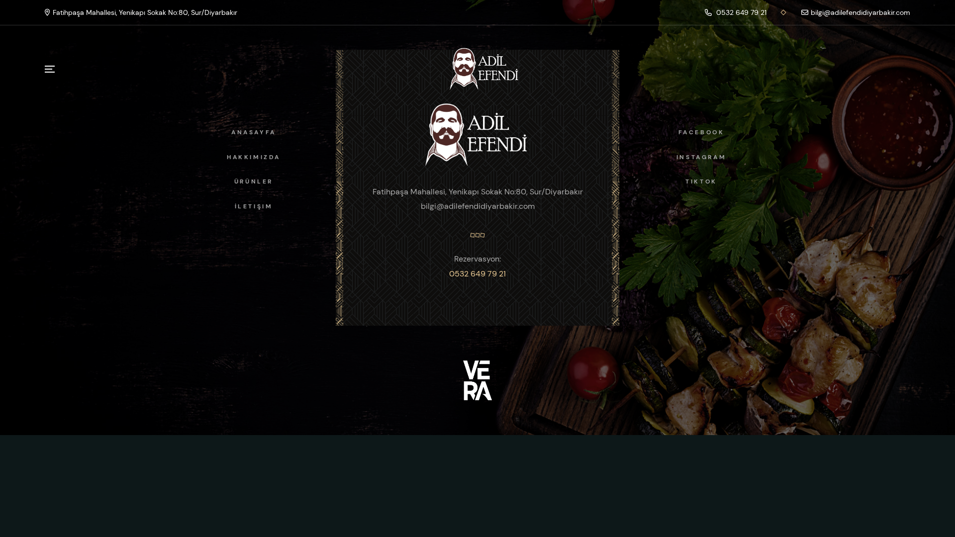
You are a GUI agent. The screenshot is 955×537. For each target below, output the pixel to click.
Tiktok (701, 181)
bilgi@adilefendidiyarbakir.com (860, 12)
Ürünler (253, 181)
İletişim (254, 206)
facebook (701, 132)
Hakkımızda (254, 157)
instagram (701, 157)
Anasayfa (253, 132)
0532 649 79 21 (740, 12)
